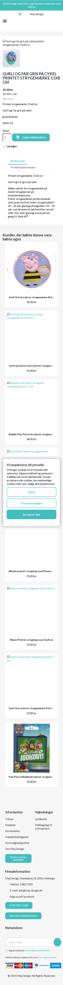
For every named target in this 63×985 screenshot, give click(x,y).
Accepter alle (31, 514)
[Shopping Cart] (58, 21)
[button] (11, 21)
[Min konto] (52, 21)
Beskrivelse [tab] (17, 160)
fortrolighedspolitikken (37, 950)
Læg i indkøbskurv (31, 137)
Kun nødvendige (31, 503)
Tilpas (31, 492)
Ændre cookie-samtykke (18, 858)
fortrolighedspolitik (47, 957)
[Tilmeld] (57, 942)
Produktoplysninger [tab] (23, 167)
